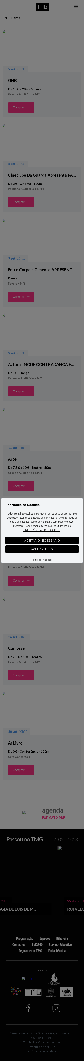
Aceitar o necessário (42, 540)
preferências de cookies (41, 530)
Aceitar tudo (42, 549)
